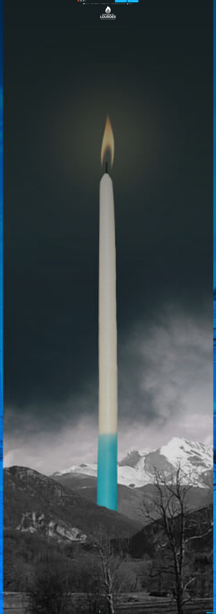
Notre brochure (121, 1)
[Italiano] (81, 0)
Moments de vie (105, 3)
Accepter (209, 612)
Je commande (134, 1)
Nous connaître (95, 3)
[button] (2, 307)
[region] (108, 307)
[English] (83, 0)
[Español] (78, 0)
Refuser (213, 612)
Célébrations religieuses (118, 3)
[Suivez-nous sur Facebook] (85, 0)
